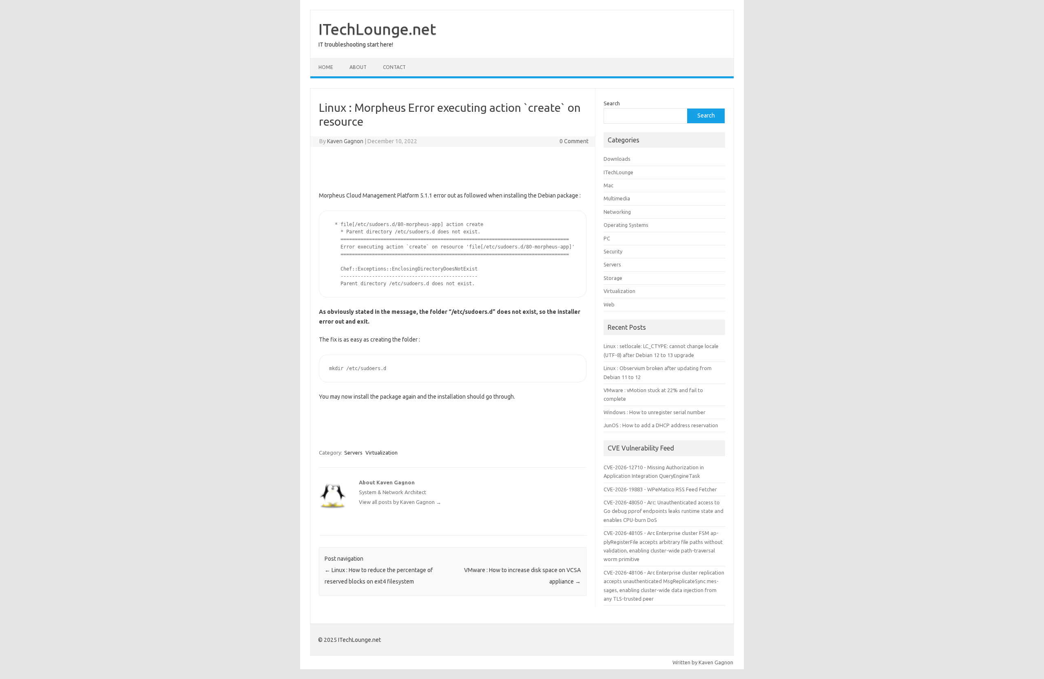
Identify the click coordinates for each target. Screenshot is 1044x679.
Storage (613, 278)
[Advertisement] (452, 167)
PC (607, 238)
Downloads (617, 159)
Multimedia (617, 198)
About (358, 67)
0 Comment (574, 141)
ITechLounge (618, 172)
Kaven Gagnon (345, 141)
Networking (617, 212)
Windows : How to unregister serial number (655, 412)
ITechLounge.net (377, 29)
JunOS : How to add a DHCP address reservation (661, 425)
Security (613, 251)
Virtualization (381, 452)
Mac (608, 185)
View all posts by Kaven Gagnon (400, 502)
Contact (394, 67)
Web (609, 304)
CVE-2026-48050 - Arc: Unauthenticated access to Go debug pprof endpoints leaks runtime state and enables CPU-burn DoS (663, 511)
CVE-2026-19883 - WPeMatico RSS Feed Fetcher (660, 489)
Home (326, 67)
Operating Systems (626, 225)
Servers (353, 452)
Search (612, 103)
